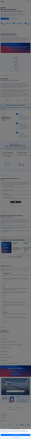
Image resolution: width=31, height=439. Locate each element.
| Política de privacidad (5, 432)
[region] (15, 434)
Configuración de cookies (15, 437)
